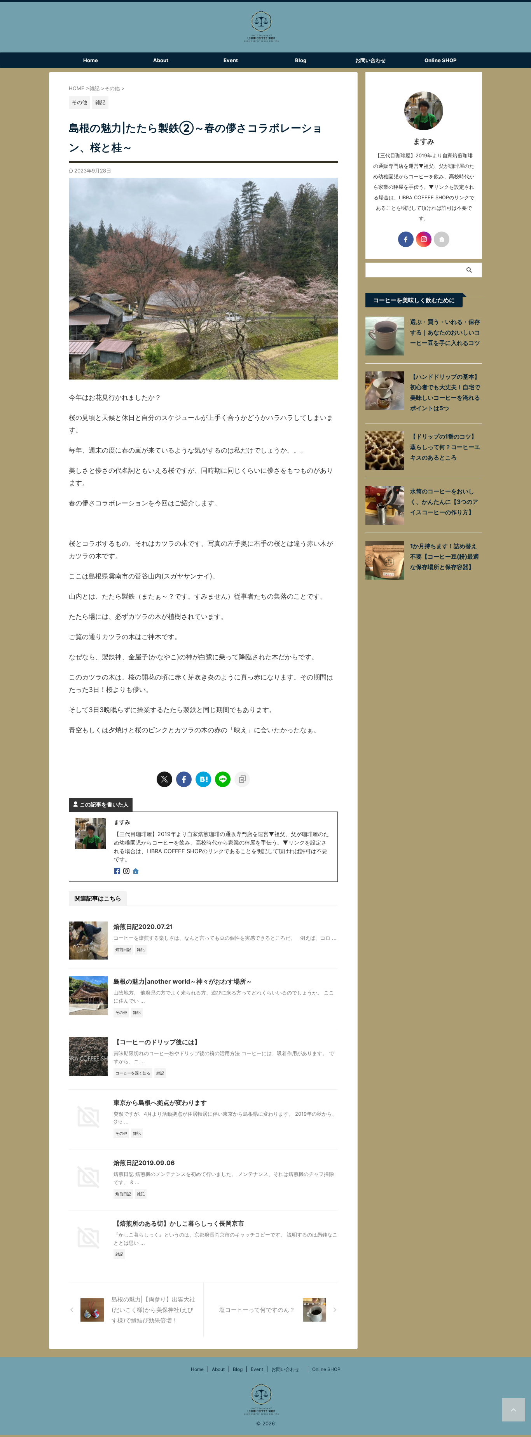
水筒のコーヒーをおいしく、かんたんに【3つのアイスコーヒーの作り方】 (444, 502)
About (160, 60)
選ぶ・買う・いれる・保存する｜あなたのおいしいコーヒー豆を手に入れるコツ (445, 332)
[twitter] (164, 779)
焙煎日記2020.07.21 (143, 926)
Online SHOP (440, 60)
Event (231, 60)
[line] (223, 779)
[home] (136, 872)
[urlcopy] (242, 779)
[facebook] (184, 779)
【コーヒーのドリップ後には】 (157, 1042)
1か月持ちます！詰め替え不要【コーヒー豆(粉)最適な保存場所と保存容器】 (444, 556)
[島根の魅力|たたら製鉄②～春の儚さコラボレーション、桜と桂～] (203, 779)
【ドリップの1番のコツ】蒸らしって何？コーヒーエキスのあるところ (445, 447)
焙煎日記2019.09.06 (144, 1163)
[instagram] (127, 871)
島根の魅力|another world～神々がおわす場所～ (183, 981)
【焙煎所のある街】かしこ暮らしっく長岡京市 (179, 1223)
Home (90, 60)
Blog (300, 60)
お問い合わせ (373, 60)
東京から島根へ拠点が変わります (160, 1102)
